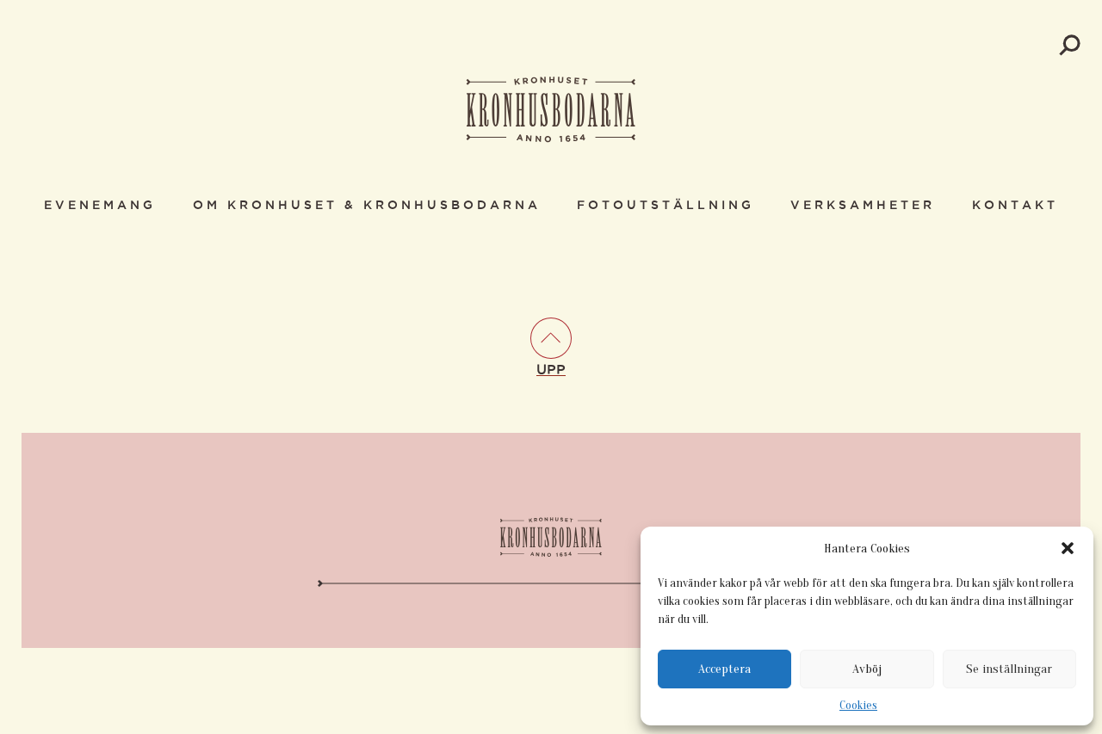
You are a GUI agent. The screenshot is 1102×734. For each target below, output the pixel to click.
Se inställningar (1009, 669)
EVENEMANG (100, 206)
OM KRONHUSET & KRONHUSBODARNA (367, 206)
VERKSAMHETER (862, 206)
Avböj (867, 669)
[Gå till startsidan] (551, 111)
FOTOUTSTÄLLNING (665, 206)
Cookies (858, 705)
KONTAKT (1015, 206)
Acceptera (724, 669)
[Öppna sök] (1069, 45)
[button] (1067, 548)
